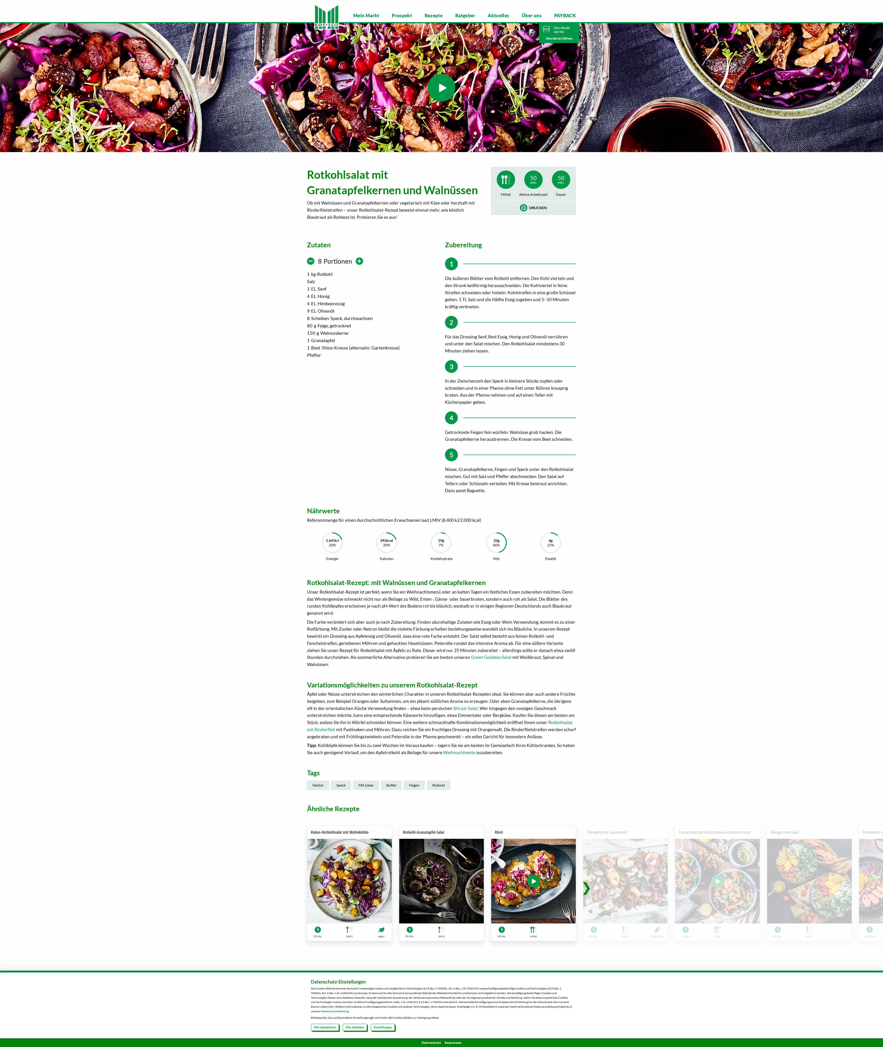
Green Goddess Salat (491, 657)
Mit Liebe (365, 785)
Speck (341, 785)
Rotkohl (438, 785)
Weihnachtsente (459, 752)
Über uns (532, 15)
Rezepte (434, 15)
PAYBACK (565, 15)
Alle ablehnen (355, 1027)
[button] (586, 887)
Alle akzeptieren (325, 1027)
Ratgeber (465, 15)
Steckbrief (554, 38)
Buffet (391, 785)
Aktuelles (498, 15)
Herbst (318, 785)
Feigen (414, 785)
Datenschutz (431, 1042)
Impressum (453, 1042)
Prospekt (402, 15)
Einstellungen (383, 1027)
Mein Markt (366, 15)
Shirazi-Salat (465, 708)
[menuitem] (366, 15)
